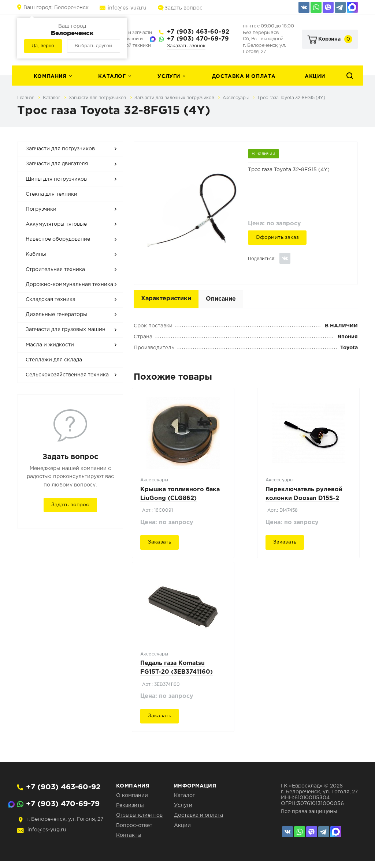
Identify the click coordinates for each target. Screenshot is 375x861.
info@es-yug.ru (127, 8)
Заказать (159, 542)
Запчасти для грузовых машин (65, 329)
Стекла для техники (51, 194)
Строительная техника (55, 269)
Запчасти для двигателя (57, 164)
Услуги (168, 76)
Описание (221, 299)
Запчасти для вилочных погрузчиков (174, 98)
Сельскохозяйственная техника (67, 375)
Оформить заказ (277, 237)
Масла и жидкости (50, 345)
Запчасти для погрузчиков (98, 98)
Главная (26, 98)
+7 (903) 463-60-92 (198, 32)
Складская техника (50, 299)
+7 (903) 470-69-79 (198, 39)
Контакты (128, 835)
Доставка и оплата (244, 76)
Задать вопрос (183, 8)
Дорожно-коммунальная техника (69, 284)
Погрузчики (41, 209)
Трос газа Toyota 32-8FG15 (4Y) (291, 98)
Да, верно (43, 46)
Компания (50, 76)
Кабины (36, 254)
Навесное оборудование (58, 239)
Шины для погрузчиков (56, 179)
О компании (132, 795)
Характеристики (166, 298)
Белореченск (56, 7)
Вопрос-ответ (134, 825)
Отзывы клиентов (139, 815)
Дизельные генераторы (56, 314)
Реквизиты (130, 805)
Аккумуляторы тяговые (56, 224)
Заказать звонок (186, 46)
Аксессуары (236, 98)
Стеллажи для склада (54, 360)
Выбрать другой (93, 46)
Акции (315, 76)
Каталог (112, 76)
